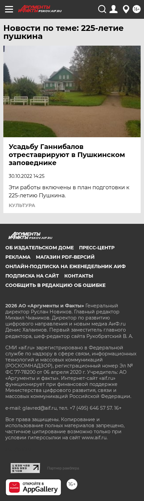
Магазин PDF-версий (65, 257)
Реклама (17, 257)
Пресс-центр (97, 248)
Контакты (78, 276)
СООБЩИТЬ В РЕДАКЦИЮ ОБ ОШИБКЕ (55, 285)
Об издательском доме (39, 248)
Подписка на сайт (32, 276)
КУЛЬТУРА (22, 205)
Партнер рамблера (63, 468)
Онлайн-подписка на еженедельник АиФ (65, 266)
